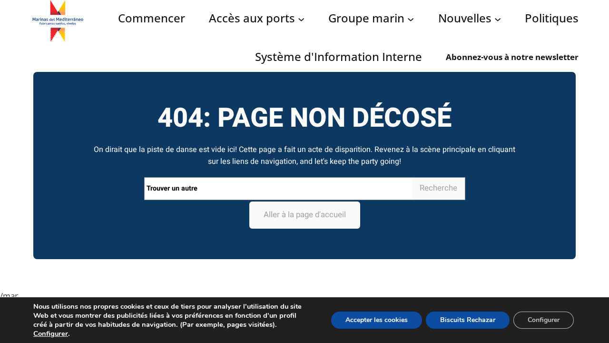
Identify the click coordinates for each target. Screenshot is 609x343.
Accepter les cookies (376, 319)
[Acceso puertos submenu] (301, 18)
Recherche (438, 188)
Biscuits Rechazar (467, 319)
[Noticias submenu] (497, 18)
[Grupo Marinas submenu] (410, 18)
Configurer (50, 333)
